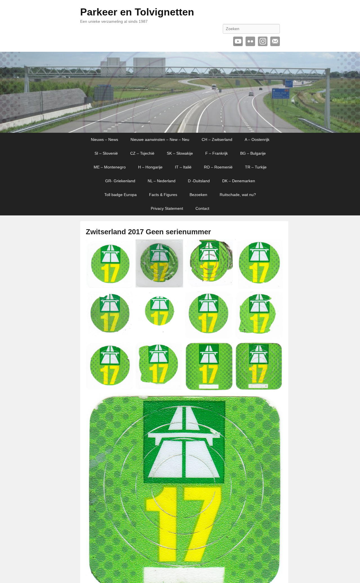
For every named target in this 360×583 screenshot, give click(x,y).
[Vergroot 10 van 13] (176, 349)
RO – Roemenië (218, 167)
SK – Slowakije (180, 153)
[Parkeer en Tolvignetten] (180, 92)
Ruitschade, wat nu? (238, 194)
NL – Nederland (162, 181)
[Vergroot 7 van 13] (225, 298)
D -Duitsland (199, 181)
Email (275, 41)
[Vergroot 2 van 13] (176, 246)
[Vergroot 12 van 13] (275, 349)
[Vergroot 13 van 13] (275, 400)
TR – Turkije (256, 167)
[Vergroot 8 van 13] (275, 298)
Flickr (250, 41)
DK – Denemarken (238, 181)
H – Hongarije (150, 167)
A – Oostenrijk (257, 139)
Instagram (262, 41)
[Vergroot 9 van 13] (126, 349)
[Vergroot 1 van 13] (126, 246)
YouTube (238, 41)
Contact (202, 208)
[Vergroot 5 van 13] (126, 298)
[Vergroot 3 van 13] (225, 246)
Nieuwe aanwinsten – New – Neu (159, 139)
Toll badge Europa (120, 194)
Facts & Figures (163, 194)
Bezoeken (198, 194)
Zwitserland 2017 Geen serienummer (148, 232)
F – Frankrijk (216, 153)
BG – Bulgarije (253, 153)
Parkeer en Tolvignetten (137, 12)
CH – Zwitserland (217, 139)
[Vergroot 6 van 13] (176, 298)
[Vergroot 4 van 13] (275, 246)
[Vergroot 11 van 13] (225, 349)
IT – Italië (183, 167)
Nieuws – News (104, 139)
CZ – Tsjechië (142, 153)
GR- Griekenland (120, 181)
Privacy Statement (167, 208)
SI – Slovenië (106, 153)
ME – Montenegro (110, 167)
